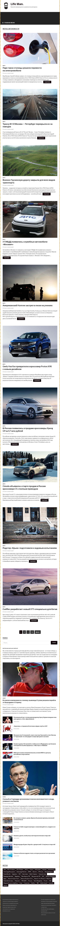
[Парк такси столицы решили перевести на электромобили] (30, 49)
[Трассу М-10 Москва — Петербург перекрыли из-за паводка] (30, 105)
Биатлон (35, 871)
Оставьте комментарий (8, 73)
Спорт (4, 698)
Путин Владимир (38, 880)
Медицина (17, 876)
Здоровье (14, 874)
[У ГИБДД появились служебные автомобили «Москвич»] (30, 220)
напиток (5, 885)
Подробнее (6, 257)
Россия (45, 880)
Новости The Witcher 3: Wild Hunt (43, 878)
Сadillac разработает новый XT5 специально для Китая (30, 609)
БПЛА (29, 871)
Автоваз (44, 869)
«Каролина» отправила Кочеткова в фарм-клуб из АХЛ (30, 726)
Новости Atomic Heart (13, 878)
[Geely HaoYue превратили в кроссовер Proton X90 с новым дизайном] (30, 345)
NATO (26, 869)
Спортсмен (27, 883)
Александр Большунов (9, 871)
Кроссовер (25, 874)
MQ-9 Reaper (20, 869)
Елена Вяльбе (6, 874)
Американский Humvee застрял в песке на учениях (27, 305)
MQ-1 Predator (11, 869)
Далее (38, 632)
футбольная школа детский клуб (10, 648)
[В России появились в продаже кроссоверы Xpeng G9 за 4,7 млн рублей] (30, 406)
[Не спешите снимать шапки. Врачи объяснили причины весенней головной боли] (7, 823)
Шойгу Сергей (43, 883)
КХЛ (20, 874)
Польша (30, 880)
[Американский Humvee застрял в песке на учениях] (30, 284)
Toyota (31, 869)
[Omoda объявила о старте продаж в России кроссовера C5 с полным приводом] (30, 467)
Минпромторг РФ (36, 876)
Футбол (33, 883)
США (50, 880)
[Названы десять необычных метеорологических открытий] (7, 841)
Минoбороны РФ (25, 876)
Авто (4, 65)
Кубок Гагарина (33, 874)
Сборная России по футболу (10, 883)
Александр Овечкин (22, 871)
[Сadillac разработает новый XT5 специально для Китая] (30, 587)
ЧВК (38, 883)
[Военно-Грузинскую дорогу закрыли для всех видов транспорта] (30, 161)
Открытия (17, 880)
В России (41, 871)
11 (32, 632)
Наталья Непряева (50, 876)
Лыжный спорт (42, 874)
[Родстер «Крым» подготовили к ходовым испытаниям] (30, 526)
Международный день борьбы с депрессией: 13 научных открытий (34, 844)
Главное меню (9, 22)
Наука (4, 796)
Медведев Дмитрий (8, 876)
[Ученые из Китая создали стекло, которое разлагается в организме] (7, 859)
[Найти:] (30, 642)
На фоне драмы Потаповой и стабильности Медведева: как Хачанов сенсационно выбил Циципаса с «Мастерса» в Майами (35, 744)
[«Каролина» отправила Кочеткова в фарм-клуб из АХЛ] (7, 731)
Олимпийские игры (8, 880)
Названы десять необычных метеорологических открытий (32, 835)
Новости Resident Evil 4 (27, 878)
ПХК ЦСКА (23, 880)
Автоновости (51, 869)
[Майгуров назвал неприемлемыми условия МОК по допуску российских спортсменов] (7, 758)
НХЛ (43, 876)
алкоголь (51, 883)
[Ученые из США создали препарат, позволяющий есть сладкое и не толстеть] (7, 832)
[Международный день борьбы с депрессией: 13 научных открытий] (7, 850)
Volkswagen (38, 869)
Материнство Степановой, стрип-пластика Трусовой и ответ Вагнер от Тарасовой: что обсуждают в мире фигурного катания (35, 735)
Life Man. (17, 4)
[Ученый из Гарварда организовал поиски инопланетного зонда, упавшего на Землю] (30, 795)
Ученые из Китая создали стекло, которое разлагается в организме (34, 853)
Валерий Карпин (49, 871)
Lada (4, 869)
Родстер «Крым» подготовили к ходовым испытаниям (30, 548)
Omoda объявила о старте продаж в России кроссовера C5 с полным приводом (24, 487)
